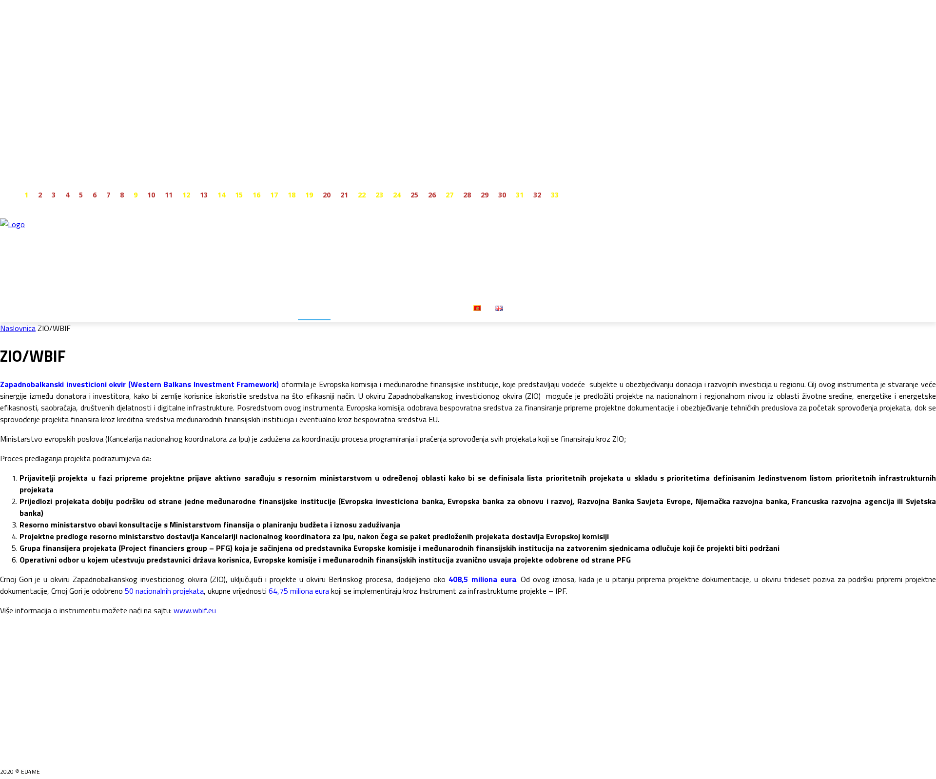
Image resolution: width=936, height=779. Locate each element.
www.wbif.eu (195, 610)
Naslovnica (18, 328)
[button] (521, 307)
